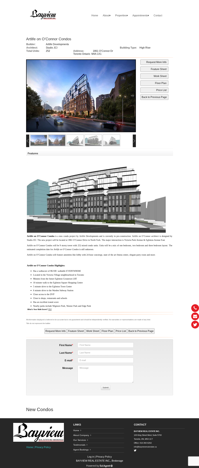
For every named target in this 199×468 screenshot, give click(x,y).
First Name (65, 345)
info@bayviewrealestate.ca (145, 447)
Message (67, 368)
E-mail (68, 360)
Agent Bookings (81, 449)
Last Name (65, 353)
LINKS (77, 424)
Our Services (79, 440)
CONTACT (140, 424)
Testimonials (79, 445)
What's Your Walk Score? (37, 309)
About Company (81, 435)
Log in (90, 456)
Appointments (140, 15)
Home (94, 15)
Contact (158, 15)
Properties (121, 15)
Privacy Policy (43, 447)
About (106, 15)
